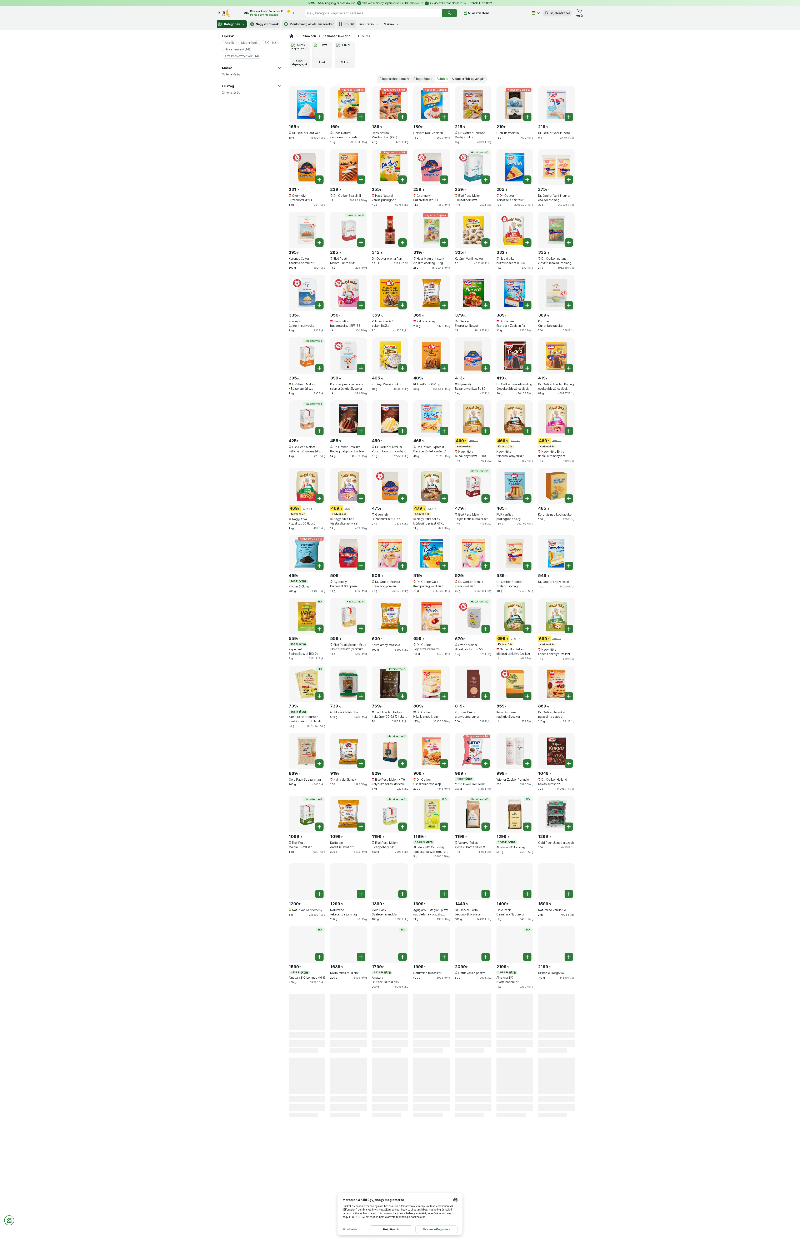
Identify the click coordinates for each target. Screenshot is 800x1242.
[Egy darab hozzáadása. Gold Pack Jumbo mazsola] (569, 827)
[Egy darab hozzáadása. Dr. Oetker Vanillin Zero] (569, 117)
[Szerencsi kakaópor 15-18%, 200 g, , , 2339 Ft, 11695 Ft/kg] (390, 1012)
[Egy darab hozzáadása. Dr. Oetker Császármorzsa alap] (444, 763)
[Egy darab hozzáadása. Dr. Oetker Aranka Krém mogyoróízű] (402, 566)
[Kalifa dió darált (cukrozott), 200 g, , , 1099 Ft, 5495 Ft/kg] (348, 814)
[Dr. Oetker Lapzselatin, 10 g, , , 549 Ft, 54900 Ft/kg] (556, 553)
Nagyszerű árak (267, 24)
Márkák (389, 24)
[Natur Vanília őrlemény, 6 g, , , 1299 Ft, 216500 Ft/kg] (307, 881)
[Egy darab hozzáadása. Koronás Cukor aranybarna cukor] (485, 696)
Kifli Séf (349, 24)
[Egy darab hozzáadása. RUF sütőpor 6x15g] (444, 368)
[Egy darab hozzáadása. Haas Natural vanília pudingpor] (402, 179)
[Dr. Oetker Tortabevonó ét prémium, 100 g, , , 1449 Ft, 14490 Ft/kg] (473, 881)
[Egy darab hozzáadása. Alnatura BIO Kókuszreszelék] (402, 957)
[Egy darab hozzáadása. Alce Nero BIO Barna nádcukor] (485, 1024)
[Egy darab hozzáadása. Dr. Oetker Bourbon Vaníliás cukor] (485, 117)
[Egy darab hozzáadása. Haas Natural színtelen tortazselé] (361, 117)
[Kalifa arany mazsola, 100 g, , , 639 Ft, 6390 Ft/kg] (390, 616)
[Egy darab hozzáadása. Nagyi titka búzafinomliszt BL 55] (527, 242)
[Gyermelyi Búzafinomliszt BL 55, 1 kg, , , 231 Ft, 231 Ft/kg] (307, 167)
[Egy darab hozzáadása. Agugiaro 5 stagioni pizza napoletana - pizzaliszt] (444, 894)
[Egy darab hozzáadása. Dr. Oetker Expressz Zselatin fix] (527, 305)
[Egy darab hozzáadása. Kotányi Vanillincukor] (485, 242)
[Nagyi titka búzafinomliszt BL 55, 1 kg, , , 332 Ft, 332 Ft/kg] (514, 230)
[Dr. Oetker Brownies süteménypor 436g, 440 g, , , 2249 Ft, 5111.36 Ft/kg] (348, 1012)
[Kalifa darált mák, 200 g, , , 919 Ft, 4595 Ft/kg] (348, 751)
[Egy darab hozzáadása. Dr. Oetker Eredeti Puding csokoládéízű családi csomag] (569, 368)
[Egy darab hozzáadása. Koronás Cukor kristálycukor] (319, 305)
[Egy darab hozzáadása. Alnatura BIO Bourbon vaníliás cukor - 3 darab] (319, 696)
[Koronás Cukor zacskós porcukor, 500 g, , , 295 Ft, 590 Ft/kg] (307, 230)
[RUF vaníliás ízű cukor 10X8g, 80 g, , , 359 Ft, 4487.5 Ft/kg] (390, 293)
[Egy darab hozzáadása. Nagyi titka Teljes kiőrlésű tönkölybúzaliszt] (527, 629)
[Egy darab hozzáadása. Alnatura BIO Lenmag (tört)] (319, 957)
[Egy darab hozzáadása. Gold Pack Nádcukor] (361, 696)
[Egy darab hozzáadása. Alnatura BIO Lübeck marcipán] (569, 1092)
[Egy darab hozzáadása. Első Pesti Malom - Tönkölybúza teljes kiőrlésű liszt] (402, 763)
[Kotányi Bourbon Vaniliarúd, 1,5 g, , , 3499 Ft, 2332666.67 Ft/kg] (473, 1079)
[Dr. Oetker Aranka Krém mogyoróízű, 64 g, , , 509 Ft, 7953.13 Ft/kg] (390, 553)
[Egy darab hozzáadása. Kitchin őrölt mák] (319, 566)
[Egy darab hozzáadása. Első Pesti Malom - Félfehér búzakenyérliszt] (319, 431)
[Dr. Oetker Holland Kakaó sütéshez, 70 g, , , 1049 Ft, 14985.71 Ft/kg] (556, 751)
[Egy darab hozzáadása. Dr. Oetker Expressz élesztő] (485, 305)
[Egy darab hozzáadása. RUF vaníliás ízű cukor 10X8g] (402, 305)
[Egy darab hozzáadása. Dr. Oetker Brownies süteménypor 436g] (361, 1024)
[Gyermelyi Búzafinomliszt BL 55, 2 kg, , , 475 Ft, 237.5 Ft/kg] (390, 486)
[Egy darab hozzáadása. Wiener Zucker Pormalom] (527, 763)
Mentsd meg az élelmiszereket (312, 24)
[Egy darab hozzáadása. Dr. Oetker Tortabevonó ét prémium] (485, 894)
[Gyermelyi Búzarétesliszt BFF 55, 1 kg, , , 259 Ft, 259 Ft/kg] (431, 167)
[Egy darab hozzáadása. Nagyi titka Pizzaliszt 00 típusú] (319, 498)
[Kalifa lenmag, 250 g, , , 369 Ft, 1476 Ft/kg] (431, 293)
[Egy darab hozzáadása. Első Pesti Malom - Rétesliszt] (361, 242)
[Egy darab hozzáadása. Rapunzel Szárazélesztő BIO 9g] (319, 629)
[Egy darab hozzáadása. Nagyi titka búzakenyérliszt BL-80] (485, 431)
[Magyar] (535, 13)
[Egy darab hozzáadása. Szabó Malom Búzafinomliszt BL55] (485, 629)
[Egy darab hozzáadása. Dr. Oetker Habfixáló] (319, 117)
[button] (557, 13)
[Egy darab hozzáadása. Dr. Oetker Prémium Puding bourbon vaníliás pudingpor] (402, 431)
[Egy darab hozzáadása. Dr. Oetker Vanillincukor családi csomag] (569, 179)
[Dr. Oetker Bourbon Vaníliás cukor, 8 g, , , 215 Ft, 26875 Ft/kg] (473, 104)
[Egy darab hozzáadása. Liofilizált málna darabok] (361, 1092)
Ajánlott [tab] (442, 78)
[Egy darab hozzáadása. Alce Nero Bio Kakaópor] (527, 1024)
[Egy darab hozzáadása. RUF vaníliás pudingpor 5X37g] (527, 498)
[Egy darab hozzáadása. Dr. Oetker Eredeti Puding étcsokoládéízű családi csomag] (527, 368)
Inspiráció (366, 24)
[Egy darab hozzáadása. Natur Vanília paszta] (485, 957)
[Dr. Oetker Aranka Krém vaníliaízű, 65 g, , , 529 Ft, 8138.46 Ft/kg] (473, 553)
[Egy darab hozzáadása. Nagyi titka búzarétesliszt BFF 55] (361, 305)
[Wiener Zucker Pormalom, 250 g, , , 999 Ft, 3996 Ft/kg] (514, 751)
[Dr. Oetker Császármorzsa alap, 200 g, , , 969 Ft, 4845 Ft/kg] (431, 751)
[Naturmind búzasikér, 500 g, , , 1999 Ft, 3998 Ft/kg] (431, 944)
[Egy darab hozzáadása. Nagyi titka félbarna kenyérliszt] (527, 431)
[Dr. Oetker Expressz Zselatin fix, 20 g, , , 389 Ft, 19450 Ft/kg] (514, 293)
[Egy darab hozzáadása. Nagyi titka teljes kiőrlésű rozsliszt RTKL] (444, 498)
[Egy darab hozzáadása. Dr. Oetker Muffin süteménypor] (319, 1024)
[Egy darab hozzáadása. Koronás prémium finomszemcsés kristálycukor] (361, 368)
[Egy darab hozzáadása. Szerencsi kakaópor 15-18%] (402, 1024)
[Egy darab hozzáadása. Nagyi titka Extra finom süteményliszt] (569, 431)
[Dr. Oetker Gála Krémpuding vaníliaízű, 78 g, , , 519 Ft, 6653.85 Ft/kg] (431, 553)
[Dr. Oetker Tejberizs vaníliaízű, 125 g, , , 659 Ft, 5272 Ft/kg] (431, 616)
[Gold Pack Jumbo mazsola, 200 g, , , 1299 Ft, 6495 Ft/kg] (556, 814)
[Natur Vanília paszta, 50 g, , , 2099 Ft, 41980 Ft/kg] (473, 944)
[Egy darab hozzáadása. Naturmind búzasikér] (444, 957)
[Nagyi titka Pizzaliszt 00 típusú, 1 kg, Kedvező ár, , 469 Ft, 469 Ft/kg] (307, 486)
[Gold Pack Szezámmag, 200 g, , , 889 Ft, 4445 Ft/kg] (307, 751)
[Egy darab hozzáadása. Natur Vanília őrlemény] (319, 894)
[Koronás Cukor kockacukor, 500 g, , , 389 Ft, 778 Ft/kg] (556, 293)
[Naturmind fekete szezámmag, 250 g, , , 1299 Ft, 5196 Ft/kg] (348, 881)
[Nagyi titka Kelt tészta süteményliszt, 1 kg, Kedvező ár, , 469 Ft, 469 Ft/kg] (348, 486)
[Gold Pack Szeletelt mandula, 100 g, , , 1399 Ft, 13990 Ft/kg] (390, 881)
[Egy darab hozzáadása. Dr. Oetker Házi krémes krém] (444, 696)
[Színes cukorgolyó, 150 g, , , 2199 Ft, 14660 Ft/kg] (556, 944)
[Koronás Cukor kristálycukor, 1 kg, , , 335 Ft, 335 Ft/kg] (307, 293)
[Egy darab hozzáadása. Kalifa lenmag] (444, 305)
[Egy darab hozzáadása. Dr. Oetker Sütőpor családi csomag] (527, 566)
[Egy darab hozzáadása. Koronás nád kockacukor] (569, 498)
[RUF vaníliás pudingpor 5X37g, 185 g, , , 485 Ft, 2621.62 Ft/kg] (514, 486)
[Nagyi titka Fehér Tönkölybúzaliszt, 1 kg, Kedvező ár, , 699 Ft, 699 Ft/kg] (556, 616)
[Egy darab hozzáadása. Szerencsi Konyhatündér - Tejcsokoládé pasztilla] (444, 1092)
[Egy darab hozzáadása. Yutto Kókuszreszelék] (485, 763)
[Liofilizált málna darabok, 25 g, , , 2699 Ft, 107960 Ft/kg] (348, 1079)
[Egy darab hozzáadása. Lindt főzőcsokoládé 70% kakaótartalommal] (527, 1092)
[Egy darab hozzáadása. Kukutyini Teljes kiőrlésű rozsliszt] (402, 1092)
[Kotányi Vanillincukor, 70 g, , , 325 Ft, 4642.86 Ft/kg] (473, 230)
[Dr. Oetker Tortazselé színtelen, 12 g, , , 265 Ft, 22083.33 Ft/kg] (514, 167)
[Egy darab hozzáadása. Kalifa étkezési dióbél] (361, 957)
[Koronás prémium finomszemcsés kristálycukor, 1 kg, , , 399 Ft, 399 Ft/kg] (348, 355)
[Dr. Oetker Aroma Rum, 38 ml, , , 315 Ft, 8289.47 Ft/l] (390, 230)
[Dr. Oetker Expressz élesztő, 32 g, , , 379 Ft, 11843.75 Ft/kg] (473, 293)
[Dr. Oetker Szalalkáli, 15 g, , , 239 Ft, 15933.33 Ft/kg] (348, 167)
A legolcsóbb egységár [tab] (468, 78)
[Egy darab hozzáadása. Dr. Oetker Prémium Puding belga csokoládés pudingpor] (361, 431)
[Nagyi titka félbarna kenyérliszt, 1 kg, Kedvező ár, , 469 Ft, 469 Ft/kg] (514, 418)
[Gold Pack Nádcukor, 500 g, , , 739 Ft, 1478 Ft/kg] (348, 684)
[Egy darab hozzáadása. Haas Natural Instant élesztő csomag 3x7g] (444, 242)
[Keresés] (449, 13)
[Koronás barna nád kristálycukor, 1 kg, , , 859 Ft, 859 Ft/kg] (514, 684)
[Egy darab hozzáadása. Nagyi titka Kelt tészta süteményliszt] (361, 498)
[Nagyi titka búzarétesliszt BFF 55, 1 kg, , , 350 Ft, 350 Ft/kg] (348, 293)
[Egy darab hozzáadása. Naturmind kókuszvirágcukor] (569, 1024)
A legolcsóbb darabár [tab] (394, 78)
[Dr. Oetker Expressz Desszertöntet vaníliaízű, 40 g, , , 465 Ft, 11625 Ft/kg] (431, 418)
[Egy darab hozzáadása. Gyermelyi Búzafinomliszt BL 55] (319, 179)
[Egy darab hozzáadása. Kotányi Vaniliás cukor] (402, 368)
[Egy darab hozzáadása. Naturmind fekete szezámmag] (361, 894)
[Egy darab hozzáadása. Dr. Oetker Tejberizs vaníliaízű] (444, 629)
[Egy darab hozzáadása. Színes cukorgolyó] (569, 957)
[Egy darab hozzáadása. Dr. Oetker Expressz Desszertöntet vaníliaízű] (444, 431)
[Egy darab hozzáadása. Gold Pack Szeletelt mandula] (402, 894)
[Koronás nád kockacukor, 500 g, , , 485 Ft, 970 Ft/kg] (556, 486)
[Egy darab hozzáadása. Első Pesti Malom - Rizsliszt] (319, 827)
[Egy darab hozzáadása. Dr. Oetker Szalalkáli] (361, 179)
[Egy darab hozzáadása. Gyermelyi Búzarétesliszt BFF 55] (444, 179)
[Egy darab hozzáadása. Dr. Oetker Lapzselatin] (569, 566)
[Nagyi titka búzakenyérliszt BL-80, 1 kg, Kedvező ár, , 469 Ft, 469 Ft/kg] (473, 418)
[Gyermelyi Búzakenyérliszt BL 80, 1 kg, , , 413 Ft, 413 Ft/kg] (473, 355)
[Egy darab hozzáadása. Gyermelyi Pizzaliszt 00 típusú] (361, 566)
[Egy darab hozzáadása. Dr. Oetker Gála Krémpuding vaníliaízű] (444, 566)
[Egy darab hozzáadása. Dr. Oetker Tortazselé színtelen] (527, 179)
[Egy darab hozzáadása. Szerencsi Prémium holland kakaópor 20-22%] (319, 1092)
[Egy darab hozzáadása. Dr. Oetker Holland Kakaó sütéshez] (569, 763)
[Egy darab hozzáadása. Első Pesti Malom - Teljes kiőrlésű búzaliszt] (485, 498)
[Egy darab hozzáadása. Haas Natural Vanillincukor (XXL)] (402, 117)
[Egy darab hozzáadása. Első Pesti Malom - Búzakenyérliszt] (319, 368)
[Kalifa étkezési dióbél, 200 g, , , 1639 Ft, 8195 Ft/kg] (348, 944)
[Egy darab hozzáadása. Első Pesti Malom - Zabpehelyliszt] (402, 827)
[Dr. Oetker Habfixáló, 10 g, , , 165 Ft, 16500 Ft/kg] (307, 104)
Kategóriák (232, 24)
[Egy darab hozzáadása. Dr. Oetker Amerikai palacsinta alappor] (569, 696)
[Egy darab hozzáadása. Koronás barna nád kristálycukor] (527, 696)
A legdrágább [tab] (423, 78)
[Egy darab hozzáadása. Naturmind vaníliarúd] (569, 894)
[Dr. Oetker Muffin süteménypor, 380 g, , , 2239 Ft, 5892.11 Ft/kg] (307, 1012)
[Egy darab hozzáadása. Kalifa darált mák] (361, 763)
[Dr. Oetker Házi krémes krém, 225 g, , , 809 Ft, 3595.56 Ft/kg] (431, 684)
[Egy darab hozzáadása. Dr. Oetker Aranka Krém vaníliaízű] (485, 566)
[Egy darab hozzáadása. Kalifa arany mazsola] (402, 629)
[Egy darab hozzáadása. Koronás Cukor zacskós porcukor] (319, 242)
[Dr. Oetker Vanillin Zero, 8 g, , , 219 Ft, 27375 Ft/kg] (556, 104)
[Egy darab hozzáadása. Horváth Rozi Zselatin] (444, 117)
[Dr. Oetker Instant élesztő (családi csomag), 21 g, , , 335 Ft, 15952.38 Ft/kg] (556, 230)
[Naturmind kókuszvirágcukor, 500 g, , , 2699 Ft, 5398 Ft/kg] (556, 1012)
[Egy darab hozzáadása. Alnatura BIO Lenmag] (527, 827)
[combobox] (373, 13)
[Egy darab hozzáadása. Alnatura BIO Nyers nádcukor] (527, 957)
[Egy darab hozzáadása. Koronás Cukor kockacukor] (569, 305)
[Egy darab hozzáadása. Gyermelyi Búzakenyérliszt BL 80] (485, 368)
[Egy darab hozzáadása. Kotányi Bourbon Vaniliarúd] (485, 1092)
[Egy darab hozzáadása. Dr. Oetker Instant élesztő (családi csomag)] (569, 242)
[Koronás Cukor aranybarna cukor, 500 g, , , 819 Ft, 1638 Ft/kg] (473, 684)
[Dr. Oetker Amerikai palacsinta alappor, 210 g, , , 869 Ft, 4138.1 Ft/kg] (556, 684)
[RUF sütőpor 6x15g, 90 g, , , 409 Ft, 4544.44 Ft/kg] (431, 355)
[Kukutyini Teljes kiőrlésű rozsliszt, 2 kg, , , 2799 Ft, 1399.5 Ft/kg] (390, 1079)
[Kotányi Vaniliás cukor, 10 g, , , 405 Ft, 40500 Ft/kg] (390, 355)
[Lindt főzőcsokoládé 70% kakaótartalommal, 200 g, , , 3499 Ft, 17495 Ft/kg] (514, 1079)
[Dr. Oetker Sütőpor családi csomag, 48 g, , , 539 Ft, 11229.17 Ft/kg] (514, 553)
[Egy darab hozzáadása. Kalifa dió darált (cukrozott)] (361, 827)
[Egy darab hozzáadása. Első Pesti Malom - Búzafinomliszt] (485, 179)
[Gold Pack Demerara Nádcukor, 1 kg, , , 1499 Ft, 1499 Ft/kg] (514, 881)
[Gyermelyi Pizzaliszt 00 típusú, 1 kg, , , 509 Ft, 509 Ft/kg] (348, 553)
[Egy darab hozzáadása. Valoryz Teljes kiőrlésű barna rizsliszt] (485, 827)
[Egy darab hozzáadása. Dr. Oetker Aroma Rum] (402, 242)
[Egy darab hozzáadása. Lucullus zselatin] (527, 117)
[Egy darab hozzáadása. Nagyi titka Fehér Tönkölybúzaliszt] (569, 629)
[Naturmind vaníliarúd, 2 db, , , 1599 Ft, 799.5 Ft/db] (556, 881)
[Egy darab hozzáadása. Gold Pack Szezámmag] (319, 763)
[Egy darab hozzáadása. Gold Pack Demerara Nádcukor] (527, 894)
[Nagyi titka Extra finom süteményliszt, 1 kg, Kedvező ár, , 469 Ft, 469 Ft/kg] (556, 418)
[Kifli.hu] (291, 36)
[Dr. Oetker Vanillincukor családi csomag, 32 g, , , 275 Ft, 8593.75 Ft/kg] (556, 167)
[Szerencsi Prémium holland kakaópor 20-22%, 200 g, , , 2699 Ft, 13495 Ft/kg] (307, 1079)
